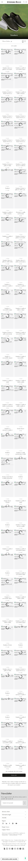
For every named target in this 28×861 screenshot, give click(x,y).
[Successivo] (12, 51)
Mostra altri (14, 775)
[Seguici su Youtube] (16, 823)
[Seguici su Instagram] (3, 823)
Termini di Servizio (13, 834)
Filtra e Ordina (6, 41)
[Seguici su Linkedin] (6, 823)
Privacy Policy (5, 834)
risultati (15, 46)
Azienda (4, 818)
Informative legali (6, 815)
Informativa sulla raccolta (9, 859)
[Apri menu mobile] (2, 2)
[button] (24, 2)
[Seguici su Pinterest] (13, 823)
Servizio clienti (6, 811)
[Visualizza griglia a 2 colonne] (22, 41)
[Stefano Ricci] (14, 2)
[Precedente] (2, 51)
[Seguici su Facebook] (9, 823)
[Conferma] (25, 803)
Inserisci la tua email (8, 803)
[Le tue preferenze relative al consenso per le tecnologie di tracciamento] (25, 858)
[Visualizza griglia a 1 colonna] (25, 41)
